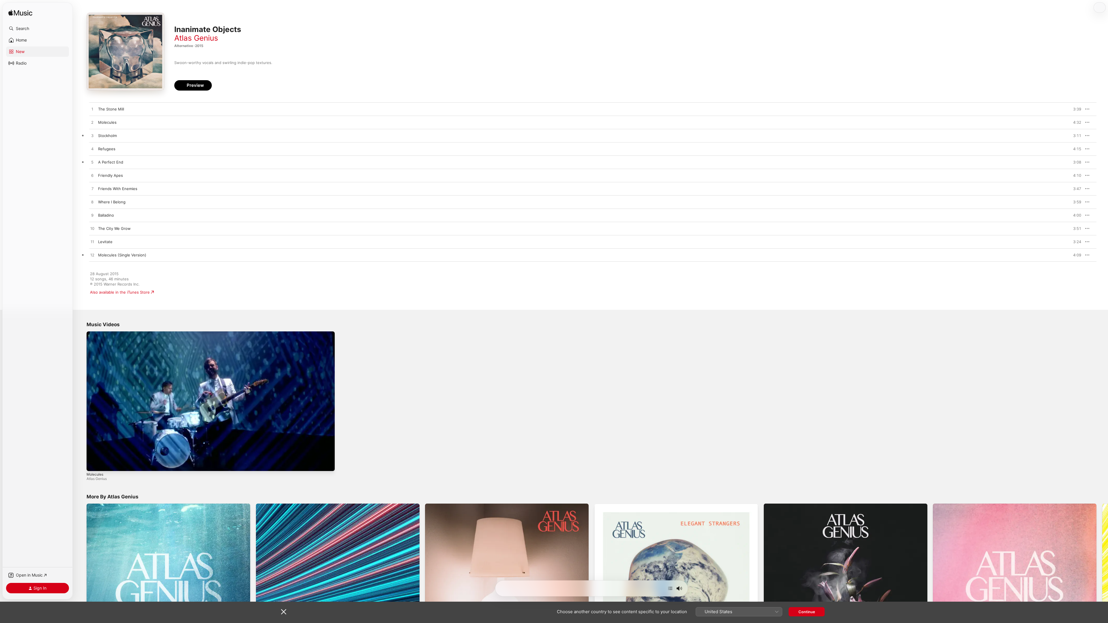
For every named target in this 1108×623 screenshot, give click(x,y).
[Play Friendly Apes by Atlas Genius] (92, 175)
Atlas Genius (196, 37)
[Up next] (670, 588)
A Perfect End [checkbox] (110, 162)
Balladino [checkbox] (106, 215)
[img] (20, 13)
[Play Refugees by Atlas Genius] (92, 149)
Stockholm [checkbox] (107, 135)
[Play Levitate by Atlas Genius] (92, 242)
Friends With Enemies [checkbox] (117, 188)
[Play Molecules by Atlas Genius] (92, 122)
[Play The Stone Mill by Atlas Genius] (92, 109)
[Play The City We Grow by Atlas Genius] (92, 228)
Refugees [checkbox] (106, 149)
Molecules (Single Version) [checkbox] (122, 255)
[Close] (283, 611)
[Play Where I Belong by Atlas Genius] (92, 202)
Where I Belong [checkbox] (112, 202)
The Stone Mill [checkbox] (111, 109)
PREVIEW (1074, 109)
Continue (806, 611)
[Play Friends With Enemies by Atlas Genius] (92, 189)
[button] (37, 28)
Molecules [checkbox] (107, 122)
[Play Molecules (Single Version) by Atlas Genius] (92, 255)
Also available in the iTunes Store (120, 292)
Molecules (95, 474)
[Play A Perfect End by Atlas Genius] (92, 162)
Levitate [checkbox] (105, 241)
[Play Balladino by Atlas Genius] (92, 215)
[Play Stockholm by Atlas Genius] (92, 135)
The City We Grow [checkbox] (114, 228)
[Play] (93, 463)
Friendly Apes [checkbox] (110, 175)
